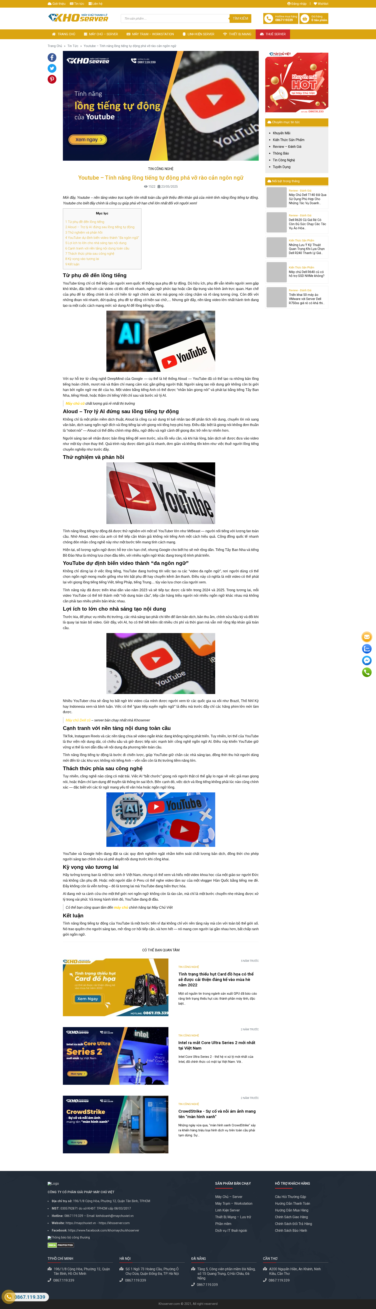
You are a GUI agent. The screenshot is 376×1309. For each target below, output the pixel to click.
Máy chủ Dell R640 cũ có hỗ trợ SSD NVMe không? (306, 274)
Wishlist (322, 3)
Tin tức (78, 3)
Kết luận (72, 264)
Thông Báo (281, 153)
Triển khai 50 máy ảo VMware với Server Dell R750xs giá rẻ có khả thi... (307, 299)
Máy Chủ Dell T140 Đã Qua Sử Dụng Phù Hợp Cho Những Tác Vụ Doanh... (307, 199)
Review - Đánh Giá (300, 190)
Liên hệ (97, 3)
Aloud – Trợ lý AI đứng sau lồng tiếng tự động (99, 227)
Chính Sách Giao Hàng (291, 1217)
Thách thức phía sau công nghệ (89, 254)
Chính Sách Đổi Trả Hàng (293, 1224)
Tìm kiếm (240, 18)
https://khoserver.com (114, 1223)
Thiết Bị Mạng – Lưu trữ (233, 1217)
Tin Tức (72, 46)
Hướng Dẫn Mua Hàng (291, 1210)
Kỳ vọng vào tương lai (82, 259)
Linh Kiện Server (200, 34)
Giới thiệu (58, 3)
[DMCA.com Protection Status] (128, 1245)
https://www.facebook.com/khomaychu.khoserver (103, 1230)
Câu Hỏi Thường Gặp (290, 1197)
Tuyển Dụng (281, 167)
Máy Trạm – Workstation (152, 34)
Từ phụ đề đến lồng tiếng (84, 222)
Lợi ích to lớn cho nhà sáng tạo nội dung (95, 243)
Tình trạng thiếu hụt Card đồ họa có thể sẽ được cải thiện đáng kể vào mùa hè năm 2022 (215, 979)
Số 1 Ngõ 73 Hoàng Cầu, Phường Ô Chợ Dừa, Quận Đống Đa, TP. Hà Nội (152, 1271)
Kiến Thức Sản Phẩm (288, 140)
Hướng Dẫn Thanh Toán (292, 1203)
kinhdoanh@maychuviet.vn (115, 1216)
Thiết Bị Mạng (239, 34)
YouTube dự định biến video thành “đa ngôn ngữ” (102, 238)
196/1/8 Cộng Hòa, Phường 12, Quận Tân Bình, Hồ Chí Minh (82, 1271)
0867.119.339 (73, 1216)
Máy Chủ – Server (103, 34)
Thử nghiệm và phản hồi (83, 232)
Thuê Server (275, 34)
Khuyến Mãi (281, 133)
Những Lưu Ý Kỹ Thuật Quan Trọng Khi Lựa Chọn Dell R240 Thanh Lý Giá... (307, 249)
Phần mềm (223, 1224)
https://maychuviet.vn (81, 1223)
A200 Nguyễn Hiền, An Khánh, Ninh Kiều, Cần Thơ (295, 1271)
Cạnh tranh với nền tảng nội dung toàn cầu (97, 248)
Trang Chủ (66, 34)
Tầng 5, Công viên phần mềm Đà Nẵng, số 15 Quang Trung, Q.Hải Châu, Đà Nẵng (226, 1273)
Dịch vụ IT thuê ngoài (231, 1230)
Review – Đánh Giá (287, 146)
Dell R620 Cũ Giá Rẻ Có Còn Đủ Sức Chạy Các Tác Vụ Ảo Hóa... (307, 224)
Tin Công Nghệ (160, 169)
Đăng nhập (298, 3)
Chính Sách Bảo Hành (291, 1230)
